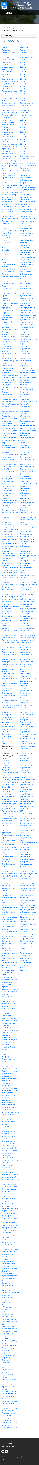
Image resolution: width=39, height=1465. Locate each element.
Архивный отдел (25, 659)
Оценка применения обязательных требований (26, 266)
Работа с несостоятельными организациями (8, 522)
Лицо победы (6, 792)
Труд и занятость (7, 368)
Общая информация (8, 52)
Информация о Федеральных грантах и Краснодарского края (9, 153)
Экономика (5, 392)
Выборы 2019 (6, 245)
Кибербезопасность (8, 659)
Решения (5, 226)
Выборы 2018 (6, 247)
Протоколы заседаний (9, 1355)
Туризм (4, 296)
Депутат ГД (5, 770)
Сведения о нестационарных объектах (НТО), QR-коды (10, 1268)
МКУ (3, 1052)
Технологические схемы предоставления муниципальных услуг (9, 919)
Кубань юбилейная (8, 125)
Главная (4, 48)
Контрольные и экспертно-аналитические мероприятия (28, 859)
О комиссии (6, 223)
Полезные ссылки (8, 618)
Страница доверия (8, 310)
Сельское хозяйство (8, 493)
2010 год (23, 98)
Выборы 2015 (6, 255)
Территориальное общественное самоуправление (26, 955)
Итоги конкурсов (25, 960)
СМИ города (6, 731)
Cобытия (5, 854)
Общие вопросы (7, 1360)
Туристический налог (9, 178)
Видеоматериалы (7, 1170)
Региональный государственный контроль (26, 705)
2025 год (23, 62)
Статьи (22, 688)
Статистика (24, 922)
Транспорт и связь (8, 471)
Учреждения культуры (9, 339)
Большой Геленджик (8, 67)
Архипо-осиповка (7, 69)
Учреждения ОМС (7, 1049)
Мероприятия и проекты (10, 857)
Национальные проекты (9, 1401)
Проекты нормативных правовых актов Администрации (27, 105)
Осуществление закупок (10, 1244)
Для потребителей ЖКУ (9, 430)
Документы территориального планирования (26, 567)
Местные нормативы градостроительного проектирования (27, 640)
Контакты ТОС (24, 967)
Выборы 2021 (6, 240)
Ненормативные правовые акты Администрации (25, 112)
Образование (6, 300)
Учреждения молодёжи (9, 1040)
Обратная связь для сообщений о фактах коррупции (8, 1003)
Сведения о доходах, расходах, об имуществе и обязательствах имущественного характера (10, 820)
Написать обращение (27, 919)
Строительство (7, 491)
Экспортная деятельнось (10, 503)
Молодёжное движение (9, 293)
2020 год (23, 74)
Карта (4, 741)
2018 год (23, 79)
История (5, 55)
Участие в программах (9, 1391)
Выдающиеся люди (8, 84)
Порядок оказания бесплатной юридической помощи (28, 945)
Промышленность (8, 486)
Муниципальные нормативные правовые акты (10, 897)
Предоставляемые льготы (10, 1069)
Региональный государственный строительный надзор (27, 367)
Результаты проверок (9, 1413)
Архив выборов (7, 233)
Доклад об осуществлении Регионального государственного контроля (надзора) (26, 760)
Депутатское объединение (10, 777)
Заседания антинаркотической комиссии (8, 1136)
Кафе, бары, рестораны (9, 185)
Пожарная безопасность (10, 640)
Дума (3, 743)
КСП (21, 811)
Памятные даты (7, 62)
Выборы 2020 (6, 243)
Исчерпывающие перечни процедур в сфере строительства (28, 587)
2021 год (23, 72)
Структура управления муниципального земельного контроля (27, 310)
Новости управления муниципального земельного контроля (27, 295)
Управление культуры (9, 337)
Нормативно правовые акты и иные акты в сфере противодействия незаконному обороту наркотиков (10, 1093)
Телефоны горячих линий (10, 455)
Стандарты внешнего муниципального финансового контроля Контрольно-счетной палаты (27, 828)
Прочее (4, 1377)
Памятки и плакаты (8, 674)
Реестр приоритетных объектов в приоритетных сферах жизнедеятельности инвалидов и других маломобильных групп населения (10, 445)
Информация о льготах (9, 1331)
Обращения (24, 917)
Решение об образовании (10, 782)
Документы (5, 327)
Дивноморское (7, 72)
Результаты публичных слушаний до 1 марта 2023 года (27, 541)
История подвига (7, 676)
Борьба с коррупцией (9, 1008)
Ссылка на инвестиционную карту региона (9, 1340)
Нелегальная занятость (9, 553)
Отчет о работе (25, 854)
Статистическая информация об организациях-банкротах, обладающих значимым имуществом (10, 536)
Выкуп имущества (8, 1374)
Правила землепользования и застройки (27, 575)
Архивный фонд (25, 674)
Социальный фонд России (10, 361)
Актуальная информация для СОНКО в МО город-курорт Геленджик (10, 146)
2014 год (23, 88)
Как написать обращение (28, 924)
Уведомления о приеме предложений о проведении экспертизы (28, 235)
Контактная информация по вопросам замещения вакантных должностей (28, 907)
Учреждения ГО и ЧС (8, 1047)
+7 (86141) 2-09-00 (9, 1446)
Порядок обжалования (27, 691)
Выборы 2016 (6, 252)
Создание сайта (6, 1459)
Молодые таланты (8, 117)
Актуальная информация (10, 630)
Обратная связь (7, 616)
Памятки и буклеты (8, 1016)
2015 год (23, 86)
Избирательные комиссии (10, 276)
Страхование (6, 507)
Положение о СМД (8, 784)
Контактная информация (10, 1208)
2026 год (23, 60)
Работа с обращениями (9, 231)
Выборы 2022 (6, 238)
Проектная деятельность (10, 1394)
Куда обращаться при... (9, 698)
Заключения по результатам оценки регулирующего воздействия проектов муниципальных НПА (27, 199)
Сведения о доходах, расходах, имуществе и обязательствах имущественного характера (9, 982)
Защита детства (7, 344)
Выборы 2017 (6, 250)
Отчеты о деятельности (27, 358)
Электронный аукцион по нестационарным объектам (10, 1254)
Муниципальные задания (10, 329)
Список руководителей (9, 1427)
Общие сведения (7, 365)
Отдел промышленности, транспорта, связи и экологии (28, 519)
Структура (5, 760)
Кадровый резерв (7, 1211)
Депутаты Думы (7, 765)
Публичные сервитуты (27, 635)
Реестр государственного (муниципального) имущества (10, 1386)
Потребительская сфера (9, 409)
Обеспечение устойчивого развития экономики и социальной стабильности (10, 871)
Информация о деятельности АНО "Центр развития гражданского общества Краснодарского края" (10, 163)
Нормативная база (26, 178)
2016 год (23, 84)
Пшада (4, 76)
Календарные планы (8, 332)
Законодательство (8, 883)
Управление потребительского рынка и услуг (28, 526)
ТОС (21, 951)
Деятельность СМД (8, 789)
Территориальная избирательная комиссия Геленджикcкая (10, 218)
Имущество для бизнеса (10, 1319)
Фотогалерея (6, 734)
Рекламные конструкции (10, 1249)
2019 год (23, 76)
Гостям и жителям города (10, 175)
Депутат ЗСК (6, 768)
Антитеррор (6, 662)
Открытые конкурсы (8, 1247)
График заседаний (8, 1353)
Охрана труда (6, 488)
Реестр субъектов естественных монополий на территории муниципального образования (10, 609)
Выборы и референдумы (10, 269)
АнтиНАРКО (6, 1081)
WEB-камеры (6, 739)
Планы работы (25, 852)
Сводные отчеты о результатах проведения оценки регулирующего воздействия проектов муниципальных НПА (28, 211)
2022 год (23, 69)
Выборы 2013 (6, 257)
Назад (4, 262)
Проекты (5, 724)
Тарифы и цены (7, 394)
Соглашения (6, 587)
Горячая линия (6, 505)
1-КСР (4, 190)
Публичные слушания (27, 599)
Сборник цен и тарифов (9, 397)
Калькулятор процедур (27, 592)
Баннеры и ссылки (8, 272)
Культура (5, 334)
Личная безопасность (9, 638)
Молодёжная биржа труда (10, 375)
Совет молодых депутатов (10, 780)
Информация (6, 315)
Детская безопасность (9, 652)
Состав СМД (6, 787)
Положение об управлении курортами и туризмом (28, 382)
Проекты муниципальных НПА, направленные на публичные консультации (28, 163)
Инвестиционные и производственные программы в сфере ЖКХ (10, 459)
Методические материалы (10, 585)
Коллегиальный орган (9, 1345)
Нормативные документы (10, 464)
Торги (4, 1240)
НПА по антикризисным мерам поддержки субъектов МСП (9, 1314)
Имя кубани (5, 298)
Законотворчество (8, 794)
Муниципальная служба (9, 1187)
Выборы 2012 (6, 259)
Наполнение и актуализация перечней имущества (9, 1364)
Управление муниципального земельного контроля (27, 288)
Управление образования (10, 303)
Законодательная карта (27, 941)
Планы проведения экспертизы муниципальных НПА (27, 242)
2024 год (23, 64)
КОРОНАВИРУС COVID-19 (10, 876)
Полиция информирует (9, 700)
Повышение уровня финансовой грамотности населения (10, 404)
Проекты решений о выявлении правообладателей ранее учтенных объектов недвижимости (28, 794)
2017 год (23, 81)
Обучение (5, 274)
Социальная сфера (8, 284)
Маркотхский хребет (8, 60)
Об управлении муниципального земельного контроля (27, 302)
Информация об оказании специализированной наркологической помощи (10, 1177)
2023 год (23, 67)
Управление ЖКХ (25, 284)
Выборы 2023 (6, 235)
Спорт (4, 312)
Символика (5, 64)
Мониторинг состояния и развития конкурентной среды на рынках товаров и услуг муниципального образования (10, 577)
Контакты (23, 423)
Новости (5, 228)
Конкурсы (5, 495)
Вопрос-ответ (6, 1358)
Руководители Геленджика (10, 115)
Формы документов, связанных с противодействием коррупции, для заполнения (8, 970)
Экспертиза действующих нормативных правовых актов (28, 221)
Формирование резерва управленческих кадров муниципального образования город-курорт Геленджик (10, 1232)
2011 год (23, 96)
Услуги (22, 669)
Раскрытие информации (10, 399)
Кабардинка (6, 74)
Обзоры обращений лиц (27, 939)
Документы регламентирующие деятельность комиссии (9, 1128)
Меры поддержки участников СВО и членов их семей (10, 387)
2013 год (23, 91)
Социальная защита (8, 377)
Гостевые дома (7, 187)
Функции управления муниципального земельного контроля (27, 319)
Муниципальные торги (9, 1242)
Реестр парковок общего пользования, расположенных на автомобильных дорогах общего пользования (10, 423)
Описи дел (23, 686)
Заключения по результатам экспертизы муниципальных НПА (28, 249)
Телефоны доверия (8, 1172)
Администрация (7, 833)
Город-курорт (6, 50)
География (5, 57)
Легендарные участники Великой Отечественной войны (10, 98)
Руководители (6, 1420)
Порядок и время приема (28, 934)
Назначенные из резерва (10, 1225)
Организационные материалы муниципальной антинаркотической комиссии (8, 1119)
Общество (5, 286)
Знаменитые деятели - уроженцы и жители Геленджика (9, 105)
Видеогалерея (6, 736)
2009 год (23, 101)
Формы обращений (26, 532)
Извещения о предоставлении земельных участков (8, 1261)
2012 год (23, 93)
